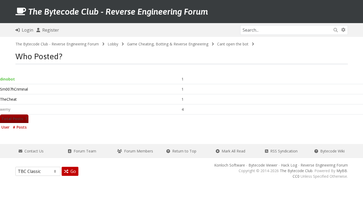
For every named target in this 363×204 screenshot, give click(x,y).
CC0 (296, 176)
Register (49, 30)
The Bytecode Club (296, 170)
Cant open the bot (232, 43)
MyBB (341, 170)
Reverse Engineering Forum (324, 165)
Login (26, 30)
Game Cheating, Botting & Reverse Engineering (167, 43)
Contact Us (33, 151)
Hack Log (289, 165)
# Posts (20, 127)
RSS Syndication (283, 151)
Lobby (113, 43)
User (5, 127)
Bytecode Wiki (331, 151)
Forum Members (137, 151)
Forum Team (83, 151)
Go (72, 171)
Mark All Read (232, 151)
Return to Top (183, 151)
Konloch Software (229, 165)
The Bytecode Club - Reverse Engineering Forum (57, 43)
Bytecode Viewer (262, 165)
